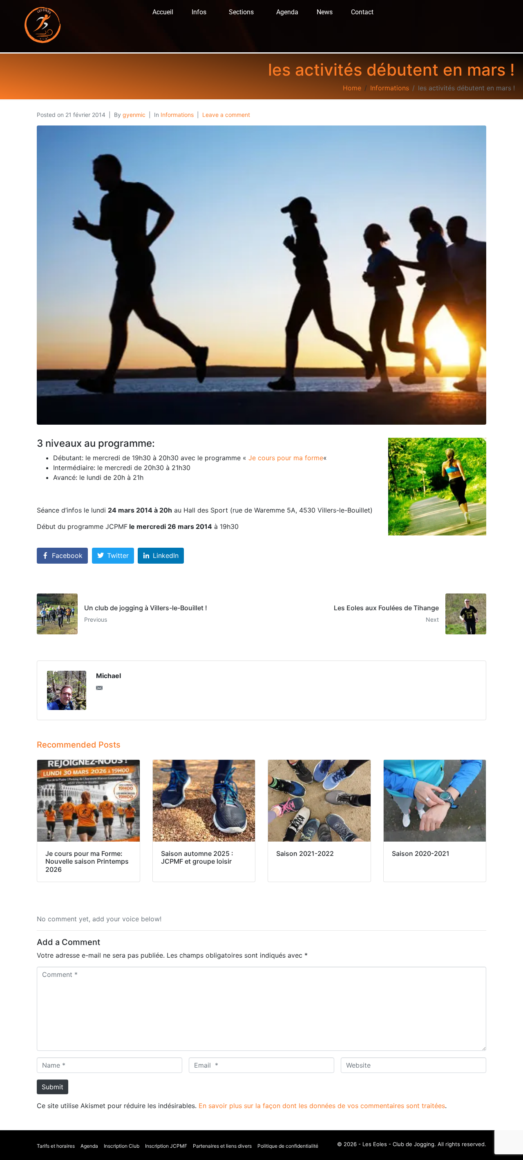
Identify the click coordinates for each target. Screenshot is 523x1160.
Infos (199, 12)
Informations (177, 114)
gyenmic (134, 114)
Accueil (162, 12)
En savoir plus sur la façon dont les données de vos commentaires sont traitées (322, 1106)
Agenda (287, 12)
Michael (108, 676)
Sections (241, 12)
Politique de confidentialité (287, 1146)
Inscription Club (121, 1146)
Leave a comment (226, 114)
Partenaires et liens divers (222, 1146)
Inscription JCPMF (166, 1146)
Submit (52, 1087)
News (325, 12)
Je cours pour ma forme (285, 458)
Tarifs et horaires (56, 1146)
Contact (362, 12)
